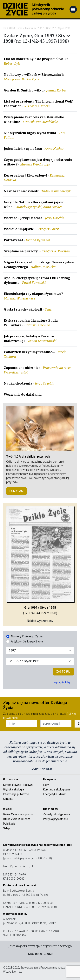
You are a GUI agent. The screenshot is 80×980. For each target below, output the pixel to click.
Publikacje (9, 823)
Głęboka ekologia (13, 789)
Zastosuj (63, 671)
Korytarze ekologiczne (56, 789)
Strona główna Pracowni (18, 784)
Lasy (46, 784)
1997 (41, 28)
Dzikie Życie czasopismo (18, 814)
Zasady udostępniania (56, 814)
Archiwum (30, 28)
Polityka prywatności (55, 819)
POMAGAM (16, 491)
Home (19, 28)
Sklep (6, 828)
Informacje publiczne (16, 794)
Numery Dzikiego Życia (27, 636)
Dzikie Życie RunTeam (16, 819)
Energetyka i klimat (54, 794)
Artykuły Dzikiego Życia (27, 641)
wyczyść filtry (62, 682)
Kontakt (8, 798)
